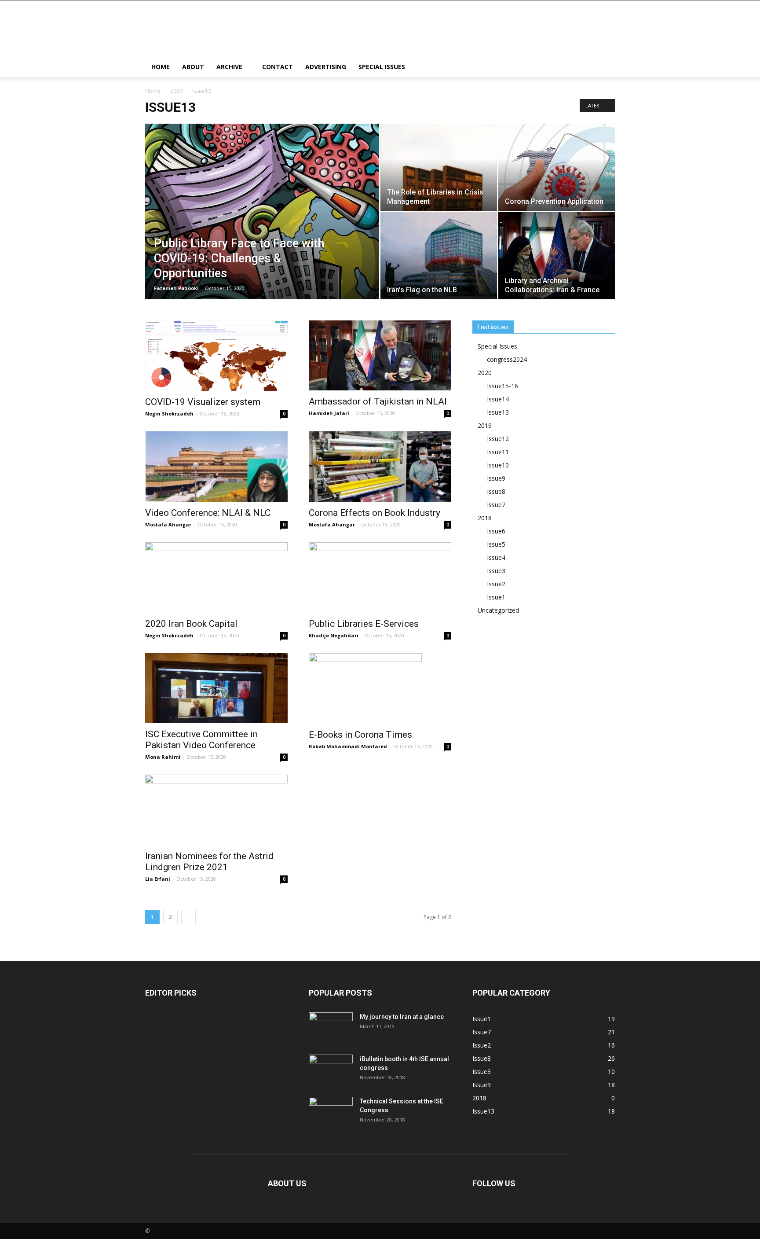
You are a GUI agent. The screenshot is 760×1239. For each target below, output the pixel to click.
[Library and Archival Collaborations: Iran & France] (556, 255)
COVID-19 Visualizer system (202, 402)
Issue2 (496, 584)
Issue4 (496, 557)
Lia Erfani (157, 878)
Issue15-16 (502, 386)
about (193, 67)
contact (277, 67)
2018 (485, 518)
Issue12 (498, 438)
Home (160, 67)
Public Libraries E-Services (364, 623)
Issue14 (498, 399)
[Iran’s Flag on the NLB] (438, 255)
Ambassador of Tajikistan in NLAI (378, 401)
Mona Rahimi (162, 757)
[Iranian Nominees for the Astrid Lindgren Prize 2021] (216, 810)
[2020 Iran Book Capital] (216, 577)
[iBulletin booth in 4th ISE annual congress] (331, 1070)
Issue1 (496, 597)
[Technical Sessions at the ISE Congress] (331, 1112)
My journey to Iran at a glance (402, 1016)
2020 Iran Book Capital (191, 623)
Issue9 (496, 478)
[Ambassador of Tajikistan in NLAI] (380, 355)
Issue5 (496, 544)
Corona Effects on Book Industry (374, 512)
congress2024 (507, 359)
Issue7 (496, 504)
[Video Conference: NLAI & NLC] (216, 466)
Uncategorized (498, 610)
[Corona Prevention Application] (556, 167)
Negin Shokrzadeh (169, 413)
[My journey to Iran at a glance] (331, 1027)
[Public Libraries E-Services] (380, 577)
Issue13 (498, 412)
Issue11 (498, 452)
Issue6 (496, 531)
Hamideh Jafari (329, 413)
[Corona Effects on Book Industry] (380, 466)
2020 (176, 91)
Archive (229, 67)
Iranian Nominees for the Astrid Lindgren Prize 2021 (209, 861)
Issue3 (496, 570)
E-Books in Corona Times (360, 734)
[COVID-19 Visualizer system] (216, 355)
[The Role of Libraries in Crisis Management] (438, 167)
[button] (604, 67)
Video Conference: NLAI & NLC (207, 512)
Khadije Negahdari (333, 635)
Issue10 (498, 465)
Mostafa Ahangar (168, 524)
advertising (325, 67)
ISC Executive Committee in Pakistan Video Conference (201, 739)
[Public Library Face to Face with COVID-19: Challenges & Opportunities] (262, 218)
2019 (485, 425)
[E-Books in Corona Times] (380, 688)
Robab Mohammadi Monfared (348, 746)
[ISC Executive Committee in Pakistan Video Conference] (216, 688)
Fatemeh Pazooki (176, 288)
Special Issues (381, 67)
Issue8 (496, 491)
